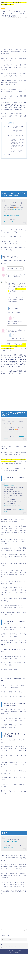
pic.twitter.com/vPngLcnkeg (11, 431)
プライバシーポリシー (11, 950)
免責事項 (19, 950)
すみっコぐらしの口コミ (16, 130)
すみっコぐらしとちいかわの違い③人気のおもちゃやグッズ (17, 147)
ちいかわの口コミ (15, 131)
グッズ (3, 8)
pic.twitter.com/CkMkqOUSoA (12, 505)
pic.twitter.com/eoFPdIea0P (11, 841)
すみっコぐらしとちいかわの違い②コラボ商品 (17, 143)
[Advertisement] (14, 34)
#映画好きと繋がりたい (10, 485)
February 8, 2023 (8, 221)
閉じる (18, 123)
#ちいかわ (14, 209)
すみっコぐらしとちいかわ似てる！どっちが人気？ (14, 127)
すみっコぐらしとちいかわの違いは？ (15, 136)
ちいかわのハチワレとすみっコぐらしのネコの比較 (17, 150)
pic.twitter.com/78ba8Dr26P (11, 215)
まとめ (8, 154)
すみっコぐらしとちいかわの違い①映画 (17, 140)
